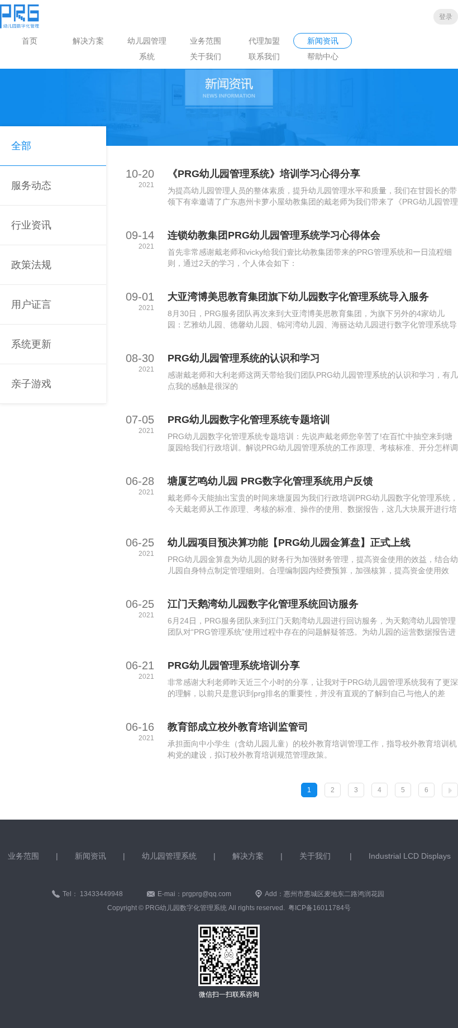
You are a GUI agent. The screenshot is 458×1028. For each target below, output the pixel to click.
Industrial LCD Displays (410, 855)
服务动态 (31, 185)
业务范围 (205, 40)
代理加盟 (264, 40)
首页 (29, 40)
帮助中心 (322, 56)
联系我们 (264, 56)
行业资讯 (31, 225)
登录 (445, 17)
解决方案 (88, 40)
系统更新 (31, 344)
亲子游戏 (31, 383)
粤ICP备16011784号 (319, 908)
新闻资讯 (322, 40)
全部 (21, 145)
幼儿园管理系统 (146, 48)
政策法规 (31, 264)
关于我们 (205, 56)
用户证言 (31, 304)
